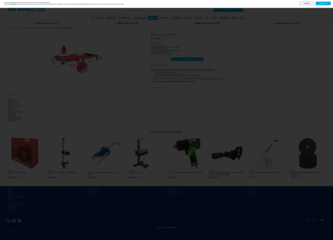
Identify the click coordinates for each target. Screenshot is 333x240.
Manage (307, 3)
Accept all (323, 3)
